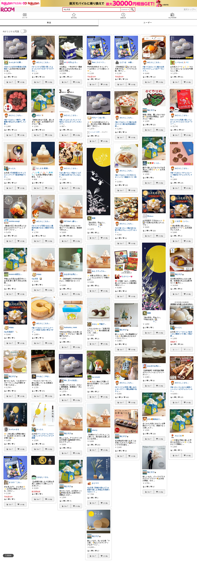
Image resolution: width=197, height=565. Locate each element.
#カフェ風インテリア (43, 435)
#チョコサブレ (185, 175)
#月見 (134, 547)
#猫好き (175, 175)
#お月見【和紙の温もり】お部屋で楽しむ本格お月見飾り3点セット (98, 490)
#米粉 (38, 330)
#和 (135, 177)
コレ (10, 82)
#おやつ (189, 539)
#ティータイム (181, 332)
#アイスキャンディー (181, 538)
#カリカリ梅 (120, 124)
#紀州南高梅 (130, 124)
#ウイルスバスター (183, 122)
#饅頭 (126, 177)
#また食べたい (65, 173)
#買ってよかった (66, 120)
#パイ (131, 177)
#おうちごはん (75, 175)
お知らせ (123, 15)
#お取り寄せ (45, 330)
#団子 (126, 549)
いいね (22, 82)
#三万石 (130, 175)
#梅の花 (130, 228)
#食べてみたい (9, 120)
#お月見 (35, 279)
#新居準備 (19, 175)
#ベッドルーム (43, 434)
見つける (74, 15)
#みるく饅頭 (44, 228)
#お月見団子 (9, 332)
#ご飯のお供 (64, 175)
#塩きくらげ (76, 173)
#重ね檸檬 (130, 389)
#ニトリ (76, 120)
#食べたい (174, 387)
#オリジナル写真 (38, 67)
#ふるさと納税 (184, 387)
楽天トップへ (190, 9)
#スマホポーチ (43, 69)
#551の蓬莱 (186, 537)
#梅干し (19, 120)
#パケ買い (183, 334)
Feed (24, 15)
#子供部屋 (14, 173)
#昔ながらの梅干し (15, 122)
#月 (122, 549)
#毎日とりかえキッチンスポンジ (70, 122)
